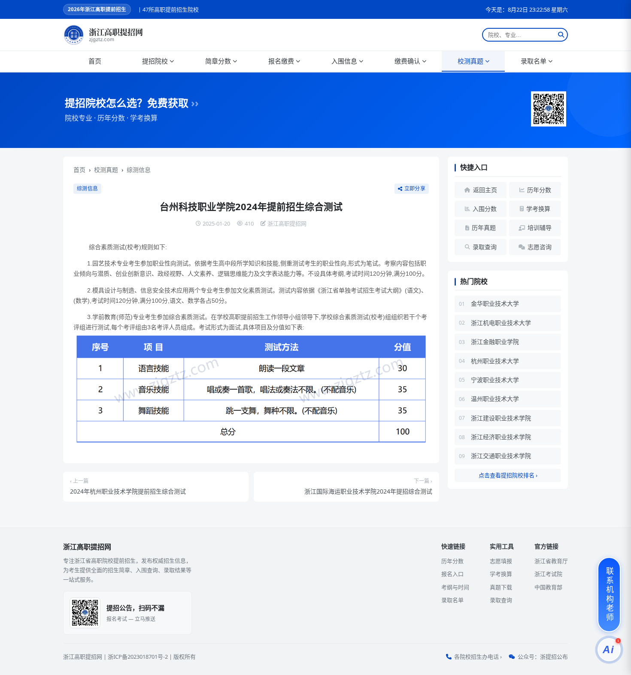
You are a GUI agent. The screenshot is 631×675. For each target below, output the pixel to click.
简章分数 (218, 61)
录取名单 (533, 61)
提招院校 (155, 61)
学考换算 (501, 574)
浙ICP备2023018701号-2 (138, 656)
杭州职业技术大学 (495, 361)
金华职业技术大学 (495, 303)
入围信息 (344, 61)
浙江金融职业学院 (495, 342)
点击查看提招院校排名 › (508, 475)
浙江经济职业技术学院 (501, 437)
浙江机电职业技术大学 (501, 323)
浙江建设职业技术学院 (501, 418)
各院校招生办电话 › (478, 656)
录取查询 (501, 600)
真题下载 (501, 587)
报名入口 (452, 574)
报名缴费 (281, 61)
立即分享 (414, 189)
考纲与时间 (455, 587)
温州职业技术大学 (495, 399)
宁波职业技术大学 (495, 380)
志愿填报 (501, 561)
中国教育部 (548, 587)
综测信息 (139, 170)
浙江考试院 (548, 574)
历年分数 (452, 561)
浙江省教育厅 (551, 561)
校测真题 (470, 61)
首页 (94, 61)
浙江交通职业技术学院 (501, 456)
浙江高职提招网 (82, 656)
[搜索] (561, 35)
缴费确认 (407, 61)
